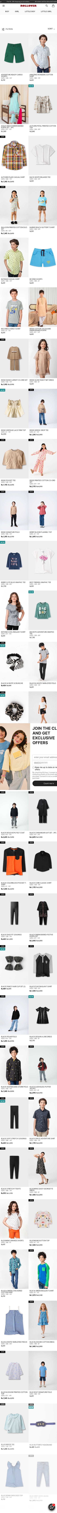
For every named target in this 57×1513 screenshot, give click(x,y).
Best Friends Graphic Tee (40, 582)
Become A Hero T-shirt (10, 329)
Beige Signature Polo (10, 532)
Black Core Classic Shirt (40, 883)
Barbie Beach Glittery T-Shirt (42, 227)
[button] (3, 5)
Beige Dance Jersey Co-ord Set (14, 380)
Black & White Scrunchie (12, 683)
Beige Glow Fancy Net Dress (42, 380)
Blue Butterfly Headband (41, 1444)
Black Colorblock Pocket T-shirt (13, 883)
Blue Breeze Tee (7, 1444)
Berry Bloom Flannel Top (41, 532)
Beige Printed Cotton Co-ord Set (42, 481)
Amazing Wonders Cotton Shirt (41, 75)
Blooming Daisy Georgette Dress (41, 1189)
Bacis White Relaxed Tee (40, 177)
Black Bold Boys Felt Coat (13, 833)
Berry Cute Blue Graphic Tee (13, 582)
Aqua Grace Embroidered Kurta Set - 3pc (12, 127)
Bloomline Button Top (39, 1241)
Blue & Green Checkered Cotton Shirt (11, 1291)
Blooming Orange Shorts (12, 1241)
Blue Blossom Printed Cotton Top (14, 1393)
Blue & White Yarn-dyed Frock (14, 1342)
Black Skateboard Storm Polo (14, 1087)
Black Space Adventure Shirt (42, 1139)
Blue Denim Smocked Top (12, 1494)
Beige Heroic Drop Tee (39, 430)
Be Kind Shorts (36, 279)
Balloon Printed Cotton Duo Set (14, 228)
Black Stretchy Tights (11, 1189)
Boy (7, 11)
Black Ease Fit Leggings (11, 935)
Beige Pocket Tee (8, 480)
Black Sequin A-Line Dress (41, 1037)
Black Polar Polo (9, 1037)
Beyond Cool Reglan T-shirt (13, 632)
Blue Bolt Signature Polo (41, 1392)
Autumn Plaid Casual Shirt (13, 177)
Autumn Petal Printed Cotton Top (43, 127)
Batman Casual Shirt (10, 279)
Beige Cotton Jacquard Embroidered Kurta (40, 329)
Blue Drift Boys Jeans (39, 1494)
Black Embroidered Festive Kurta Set (41, 935)
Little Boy (30, 11)
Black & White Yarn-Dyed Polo (43, 683)
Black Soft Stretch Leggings (14, 1139)
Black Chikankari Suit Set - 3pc (43, 833)
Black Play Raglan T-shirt (41, 986)
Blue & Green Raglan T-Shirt (42, 1291)
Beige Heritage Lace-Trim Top (13, 430)
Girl (17, 11)
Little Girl (46, 11)
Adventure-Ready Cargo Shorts (12, 75)
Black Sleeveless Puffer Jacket (40, 1087)
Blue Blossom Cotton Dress (42, 1342)
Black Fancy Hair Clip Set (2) (13, 986)
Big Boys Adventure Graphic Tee (42, 633)
